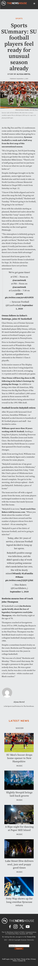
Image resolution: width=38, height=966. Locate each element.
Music (19, 766)
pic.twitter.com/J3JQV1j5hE (19, 580)
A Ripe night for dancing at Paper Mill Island (19, 828)
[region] (19, 949)
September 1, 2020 (19, 591)
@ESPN (19, 294)
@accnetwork (19, 280)
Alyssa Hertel (24, 74)
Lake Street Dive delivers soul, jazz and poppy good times (19, 864)
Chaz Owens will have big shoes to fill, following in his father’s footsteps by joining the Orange (18, 381)
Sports (19, 19)
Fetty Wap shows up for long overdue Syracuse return (19, 902)
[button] (34, 3)
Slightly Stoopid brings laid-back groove (19, 794)
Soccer (19, 728)
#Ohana (19, 576)
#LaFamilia (27, 573)
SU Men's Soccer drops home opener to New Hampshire (19, 758)
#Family (17, 573)
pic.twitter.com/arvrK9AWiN (19, 297)
